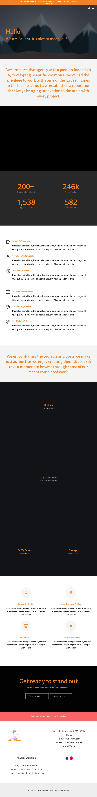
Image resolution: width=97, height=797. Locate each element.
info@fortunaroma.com (69, 739)
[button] (93, 8)
